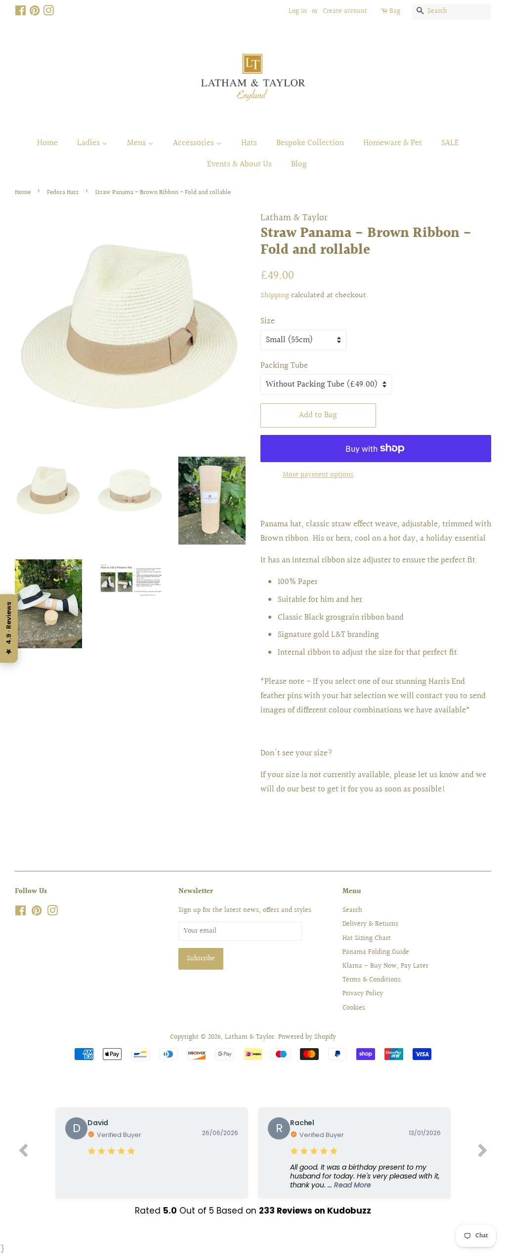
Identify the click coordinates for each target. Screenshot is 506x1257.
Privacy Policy (362, 993)
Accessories (194, 143)
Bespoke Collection (310, 143)
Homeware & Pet (392, 143)
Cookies (353, 1008)
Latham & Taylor (249, 1037)
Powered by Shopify (307, 1037)
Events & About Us (239, 164)
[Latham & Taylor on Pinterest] (34, 12)
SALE (450, 143)
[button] (365, 1176)
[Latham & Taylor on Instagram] (48, 12)
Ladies (89, 143)
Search (352, 910)
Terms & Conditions (371, 979)
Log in (298, 11)
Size (267, 321)
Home (47, 143)
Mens (137, 143)
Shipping (274, 295)
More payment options (318, 474)
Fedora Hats (63, 192)
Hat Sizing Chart (366, 938)
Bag (394, 11)
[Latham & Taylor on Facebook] (20, 12)
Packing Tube (284, 365)
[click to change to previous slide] (23, 1153)
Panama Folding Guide (375, 952)
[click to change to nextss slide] (483, 1153)
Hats (249, 143)
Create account (345, 11)
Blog (299, 164)
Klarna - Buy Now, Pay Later (385, 966)
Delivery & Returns (370, 924)
